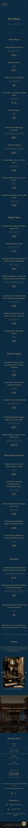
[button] (25, 5)
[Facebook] (11, 793)
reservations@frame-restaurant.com (14, 788)
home (9, 24)
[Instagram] (15, 793)
